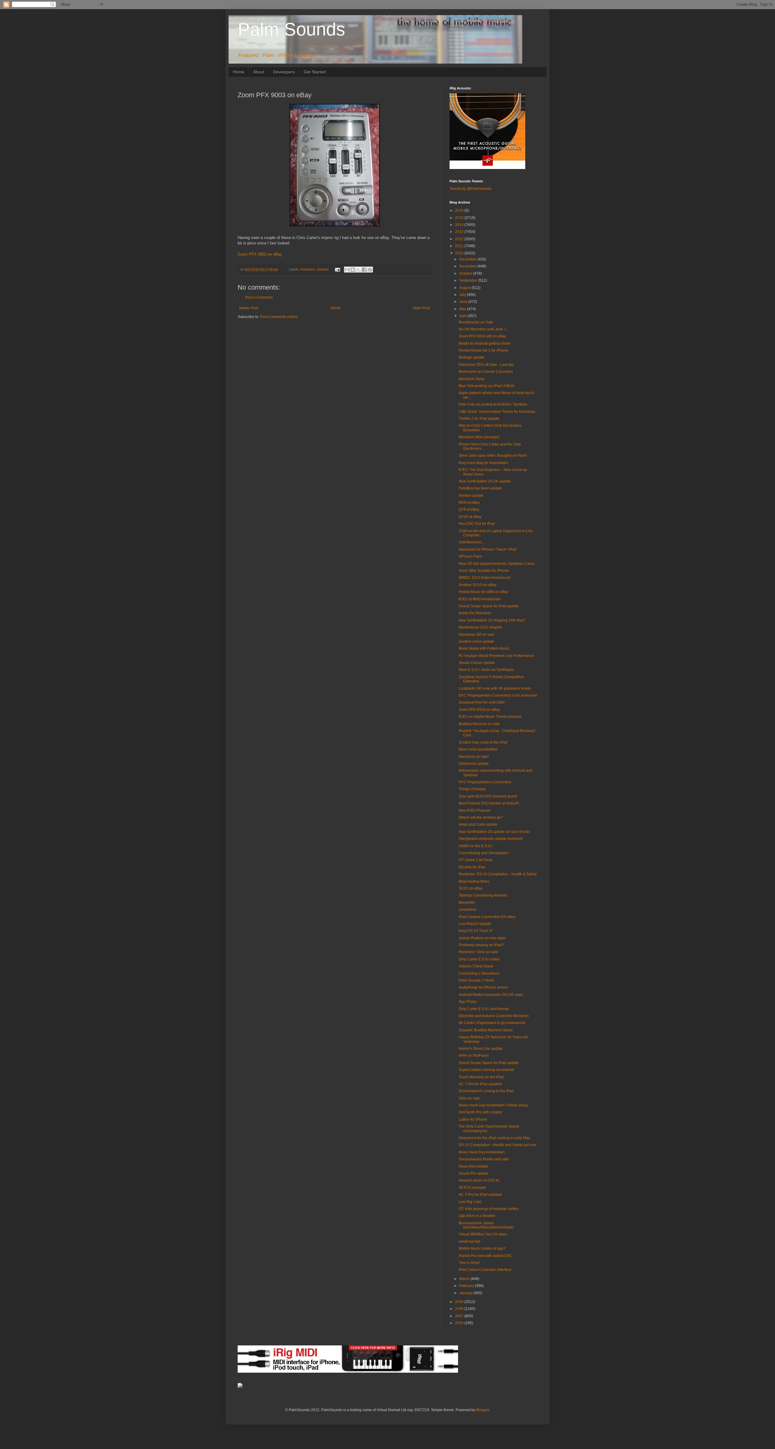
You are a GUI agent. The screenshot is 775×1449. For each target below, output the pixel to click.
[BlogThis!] (353, 270)
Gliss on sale (469, 1098)
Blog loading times (474, 881)
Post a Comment (258, 297)
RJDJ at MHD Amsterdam (479, 599)
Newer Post (248, 308)
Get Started (315, 71)
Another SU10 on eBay (477, 585)
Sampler (323, 269)
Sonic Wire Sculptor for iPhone (484, 571)
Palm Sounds (291, 29)
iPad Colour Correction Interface (485, 1270)
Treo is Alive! (469, 1263)
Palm (268, 55)
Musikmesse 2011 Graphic (480, 627)
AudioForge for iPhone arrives (483, 987)
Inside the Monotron (475, 613)
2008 (459, 1309)
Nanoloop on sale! (474, 756)
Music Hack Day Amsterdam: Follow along (493, 1105)
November (468, 266)
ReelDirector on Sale (476, 322)
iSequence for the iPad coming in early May (494, 1138)
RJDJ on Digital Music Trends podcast (490, 717)
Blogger (482, 1410)
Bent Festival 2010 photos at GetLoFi (489, 803)
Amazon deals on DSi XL (479, 1180)
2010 (459, 253)
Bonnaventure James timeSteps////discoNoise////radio (486, 1225)
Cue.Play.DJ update (475, 924)
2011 (459, 246)
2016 (459, 210)
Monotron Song (471, 379)
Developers (284, 71)
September (468, 280)
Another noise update (476, 641)
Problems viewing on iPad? (481, 945)
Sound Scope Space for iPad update (489, 606)
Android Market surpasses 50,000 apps (491, 995)
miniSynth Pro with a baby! (480, 1112)
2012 (459, 239)
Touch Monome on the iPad (481, 1077)
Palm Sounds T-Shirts (476, 980)
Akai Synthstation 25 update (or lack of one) (494, 832)
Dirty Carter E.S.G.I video (479, 959)
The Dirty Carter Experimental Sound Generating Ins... (489, 1128)
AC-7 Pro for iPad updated (480, 1084)
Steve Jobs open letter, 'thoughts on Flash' (493, 455)
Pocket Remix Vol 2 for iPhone (483, 350)
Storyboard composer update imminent (491, 839)
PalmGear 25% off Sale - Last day (486, 365)
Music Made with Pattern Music (484, 648)
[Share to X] (358, 270)
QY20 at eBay (470, 517)
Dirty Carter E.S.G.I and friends (484, 1009)
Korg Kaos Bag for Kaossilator (483, 463)
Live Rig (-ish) (470, 1202)
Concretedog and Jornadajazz (484, 853)
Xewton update (471, 495)
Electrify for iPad (472, 867)
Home (238, 71)
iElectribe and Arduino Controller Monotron (494, 1016)
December (468, 259)
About (258, 71)
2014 (459, 225)
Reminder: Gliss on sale (478, 952)
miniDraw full (469, 1241)
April (463, 316)
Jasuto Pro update (474, 1173)
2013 (459, 232)
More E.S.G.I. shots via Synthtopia (486, 670)
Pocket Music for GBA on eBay (483, 592)
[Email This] (347, 270)
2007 (459, 1316)
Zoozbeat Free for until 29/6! (482, 702)
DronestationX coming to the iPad (486, 1091)
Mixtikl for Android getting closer (485, 343)
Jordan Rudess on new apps (482, 938)
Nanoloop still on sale (476, 634)
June (463, 302)
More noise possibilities (478, 749)
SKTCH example (472, 1187)
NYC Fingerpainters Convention (485, 782)
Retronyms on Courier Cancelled (486, 372)
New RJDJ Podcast (474, 810)
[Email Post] (337, 269)
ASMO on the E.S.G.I (476, 846)
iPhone (286, 55)
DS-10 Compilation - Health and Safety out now (497, 1145)
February (467, 1286)
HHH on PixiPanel (474, 1055)
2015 (459, 218)
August (465, 288)
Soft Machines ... (472, 542)
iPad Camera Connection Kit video (487, 917)
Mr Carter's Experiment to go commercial (492, 1023)
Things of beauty (472, 789)
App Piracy (468, 1002)
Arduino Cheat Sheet (476, 966)
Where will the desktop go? (481, 817)
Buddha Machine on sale (479, 724)
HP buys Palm (470, 556)
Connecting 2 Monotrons (479, 973)
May (463, 309)
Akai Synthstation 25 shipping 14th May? (492, 620)
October (466, 273)
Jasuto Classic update (477, 663)
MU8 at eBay (469, 502)
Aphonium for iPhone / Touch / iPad (487, 549)
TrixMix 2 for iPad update (479, 418)
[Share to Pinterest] (370, 270)
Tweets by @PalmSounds (471, 189)
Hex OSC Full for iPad (477, 524)
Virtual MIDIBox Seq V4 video (483, 1234)
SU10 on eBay (471, 888)
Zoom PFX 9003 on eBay (260, 254)
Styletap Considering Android (483, 895)
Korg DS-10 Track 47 (476, 931)
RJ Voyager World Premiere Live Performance (496, 656)
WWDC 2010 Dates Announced (484, 577)
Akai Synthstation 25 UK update (485, 481)
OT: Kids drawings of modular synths (488, 1209)
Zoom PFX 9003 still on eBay (482, 336)
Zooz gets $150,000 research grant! (488, 796)
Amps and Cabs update (478, 824)
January (466, 1293)
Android (306, 55)
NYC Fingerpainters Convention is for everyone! (498, 695)
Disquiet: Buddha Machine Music (486, 1030)
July (463, 295)
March (464, 1279)
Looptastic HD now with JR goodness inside (495, 688)
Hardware (307, 269)
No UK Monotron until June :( (482, 329)
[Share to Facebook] (364, 270)
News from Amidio (473, 1166)
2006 (459, 1323)
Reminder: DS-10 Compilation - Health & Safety (498, 874)
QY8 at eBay (469, 509)
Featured (248, 55)
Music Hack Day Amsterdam (482, 1152)
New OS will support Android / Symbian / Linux (497, 564)
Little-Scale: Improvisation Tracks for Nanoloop (497, 411)
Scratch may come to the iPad (483, 742)
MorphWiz (467, 902)
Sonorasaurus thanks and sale (484, 1159)
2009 (459, 1302)
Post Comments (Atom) (279, 317)
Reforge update (471, 357)
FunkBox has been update (480, 488)
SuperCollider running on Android (486, 1070)
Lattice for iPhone (473, 1119)
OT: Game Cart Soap (476, 860)
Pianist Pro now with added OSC (485, 1256)
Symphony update (474, 763)
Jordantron (468, 909)
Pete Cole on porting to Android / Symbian (493, 404)
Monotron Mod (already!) (479, 437)
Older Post (421, 308)
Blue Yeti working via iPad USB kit (486, 386)
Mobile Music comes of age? (482, 1248)
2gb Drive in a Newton (477, 1216)
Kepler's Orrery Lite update (481, 1048)
